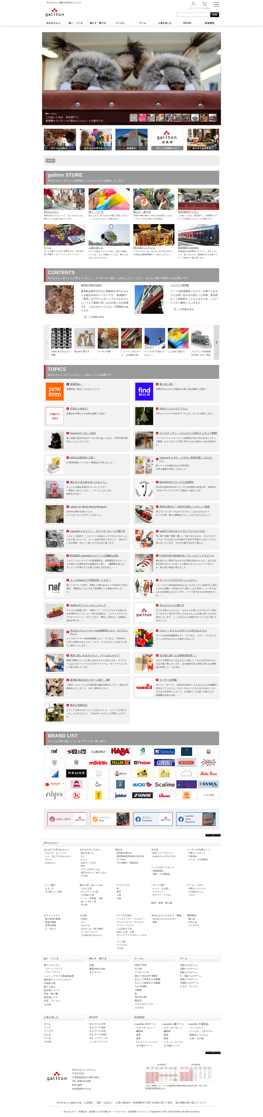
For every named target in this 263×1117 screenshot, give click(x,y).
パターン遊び (158, 885)
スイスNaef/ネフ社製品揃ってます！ (90, 580)
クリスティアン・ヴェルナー (131, 919)
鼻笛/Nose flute (97, 968)
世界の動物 (50, 925)
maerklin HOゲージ (145, 1024)
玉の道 (154, 849)
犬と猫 (138, 968)
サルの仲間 (140, 986)
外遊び (84, 919)
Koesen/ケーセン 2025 (83, 433)
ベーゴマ (48, 1031)
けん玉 (47, 1034)
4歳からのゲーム (189, 968)
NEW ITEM (141, 965)
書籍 (155, 922)
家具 (119, 891)
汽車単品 (192, 856)
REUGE (187, 23)
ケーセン (120, 23)
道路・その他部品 (161, 874)
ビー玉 (47, 1038)
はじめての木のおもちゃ (56, 849)
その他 (84, 876)
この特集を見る (96, 317)
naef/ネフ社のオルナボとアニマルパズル (182, 531)
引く (83, 856)
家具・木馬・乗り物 (161, 903)
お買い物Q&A (123, 1102)
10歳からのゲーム (189, 982)
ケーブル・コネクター (201, 1031)
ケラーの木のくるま (90, 869)
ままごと (49, 888)
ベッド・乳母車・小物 (92, 898)
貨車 (138, 1038)
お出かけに (50, 862)
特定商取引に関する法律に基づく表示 (152, 1102)
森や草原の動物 (52, 919)
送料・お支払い (105, 1102)
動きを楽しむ (87, 853)
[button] (134, 118)
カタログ (139, 1007)
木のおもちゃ (53, 23)
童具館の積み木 (124, 853)
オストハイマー (52, 915)
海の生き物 (140, 997)
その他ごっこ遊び (53, 891)
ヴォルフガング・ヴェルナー (131, 922)
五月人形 (192, 922)
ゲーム (142, 23)
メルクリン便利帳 (179, 285)
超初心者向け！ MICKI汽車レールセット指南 (184, 506)
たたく (84, 859)
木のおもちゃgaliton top (69, 1102)
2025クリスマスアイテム (173, 408)
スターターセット (145, 1027)
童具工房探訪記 (78, 705)
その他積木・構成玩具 (127, 862)
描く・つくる (76, 23)
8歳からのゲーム (189, 979)
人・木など (50, 928)
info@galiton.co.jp (81, 1088)
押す (83, 866)
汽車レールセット (197, 853)
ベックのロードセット (162, 867)
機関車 (139, 1031)
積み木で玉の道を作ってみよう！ (89, 482)
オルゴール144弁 (98, 1034)
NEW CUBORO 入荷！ (83, 457)
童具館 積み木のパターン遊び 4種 (90, 679)
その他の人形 (87, 895)
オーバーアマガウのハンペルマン (178, 580)
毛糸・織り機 (51, 993)
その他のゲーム (195, 891)
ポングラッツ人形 (89, 891)
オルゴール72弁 (97, 1031)
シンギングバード (98, 1041)
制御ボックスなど (199, 1034)
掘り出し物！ (166, 384)
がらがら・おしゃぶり (56, 853)
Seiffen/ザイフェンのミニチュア (88, 605)
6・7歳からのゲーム (190, 975)
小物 (119, 898)
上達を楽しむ (165, 23)
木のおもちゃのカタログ (164, 919)
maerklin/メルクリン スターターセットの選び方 (97, 531)
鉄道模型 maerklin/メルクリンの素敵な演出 (94, 555)
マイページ (193, 8)
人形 (119, 895)
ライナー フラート (126, 925)
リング (47, 1027)
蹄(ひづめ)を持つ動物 (146, 975)
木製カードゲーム (197, 888)
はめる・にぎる (88, 862)
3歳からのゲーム (189, 965)
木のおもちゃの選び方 (171, 605)
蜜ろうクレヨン (52, 965)
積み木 (118, 849)
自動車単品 (158, 871)
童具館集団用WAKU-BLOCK (130, 856)
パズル (191, 895)
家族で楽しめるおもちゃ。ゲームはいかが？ (95, 655)
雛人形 (191, 919)
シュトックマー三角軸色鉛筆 (59, 976)
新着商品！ (76, 384)
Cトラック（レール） (147, 1042)
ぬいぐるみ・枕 (88, 901)
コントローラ (197, 1027)
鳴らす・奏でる (98, 23)
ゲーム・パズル (195, 885)
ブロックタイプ (52, 972)
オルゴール (95, 972)
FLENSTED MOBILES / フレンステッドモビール (186, 555)
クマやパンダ (142, 972)
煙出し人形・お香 (125, 932)
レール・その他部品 (198, 859)
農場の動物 (50, 922)
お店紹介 (89, 1102)
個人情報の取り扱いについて (191, 1102)
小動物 (138, 990)
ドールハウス (122, 885)
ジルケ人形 (86, 888)
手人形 (84, 905)
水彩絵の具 (49, 983)
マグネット (158, 891)
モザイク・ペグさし (162, 895)
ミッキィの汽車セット (198, 849)
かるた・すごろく (189, 986)
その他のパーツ (144, 1045)
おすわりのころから (90, 849)
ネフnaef (121, 859)
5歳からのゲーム (189, 972)
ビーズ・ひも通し (161, 888)
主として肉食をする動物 (147, 982)
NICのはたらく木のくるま (93, 872)
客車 (138, 1034)
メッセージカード (89, 932)
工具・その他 (197, 1038)
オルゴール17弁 (97, 1024)
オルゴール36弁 (97, 1027)
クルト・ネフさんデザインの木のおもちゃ (183, 630)
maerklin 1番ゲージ (173, 1024)
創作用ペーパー (52, 990)
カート (204, 8)
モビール (85, 925)
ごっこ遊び (49, 885)
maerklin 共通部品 (198, 1024)
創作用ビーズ (51, 997)
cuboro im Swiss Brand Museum (88, 506)
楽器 (91, 965)
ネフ (83, 922)
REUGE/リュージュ (144, 247)
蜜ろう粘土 (49, 986)
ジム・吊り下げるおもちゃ (58, 856)
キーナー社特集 (168, 679)
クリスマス (122, 945)
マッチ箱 (121, 941)
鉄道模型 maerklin (188, 247)
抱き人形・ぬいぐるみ (91, 885)
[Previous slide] (46, 342)
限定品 (138, 1000)
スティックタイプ (53, 968)
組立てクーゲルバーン (163, 853)
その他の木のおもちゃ (92, 935)
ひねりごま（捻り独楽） (93, 928)
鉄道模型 (209, 23)
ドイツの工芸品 (123, 915)
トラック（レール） (174, 1042)
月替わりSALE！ (79, 408)
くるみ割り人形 (124, 928)
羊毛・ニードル (52, 1001)
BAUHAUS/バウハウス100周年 (176, 482)
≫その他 (209, 795)
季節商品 (191, 915)
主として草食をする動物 (147, 979)
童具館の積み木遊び (91, 285)
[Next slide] (216, 342)
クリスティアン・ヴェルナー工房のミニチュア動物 (188, 433)
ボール (48, 859)
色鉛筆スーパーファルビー (58, 979)
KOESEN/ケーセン (188, 211)
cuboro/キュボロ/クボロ (164, 856)
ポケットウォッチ (98, 1038)
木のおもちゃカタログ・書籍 (166, 915)
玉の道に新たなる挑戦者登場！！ (178, 655)
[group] (61, 342)
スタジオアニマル (144, 1004)
